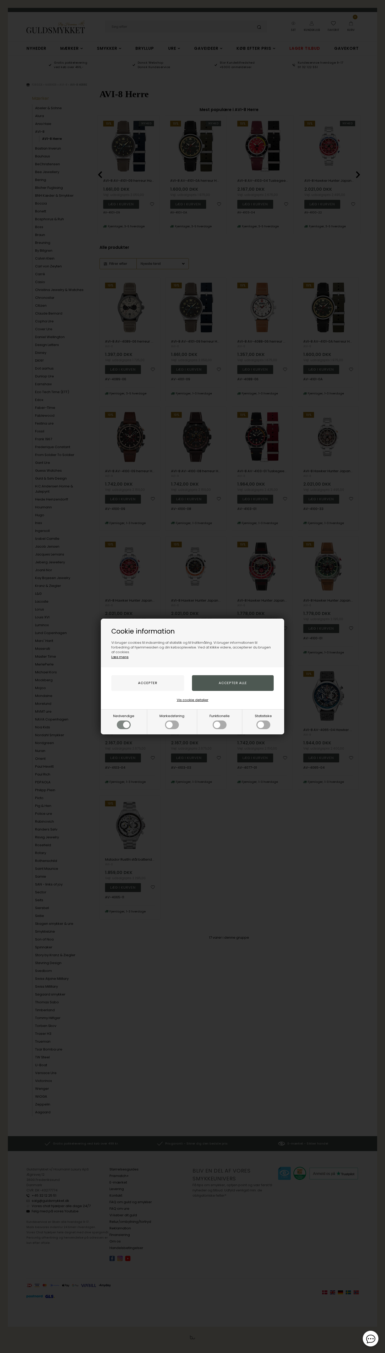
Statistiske (263, 715)
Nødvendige (123, 715)
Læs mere (120, 656)
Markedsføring (172, 715)
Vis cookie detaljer (192, 699)
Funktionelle (220, 715)
